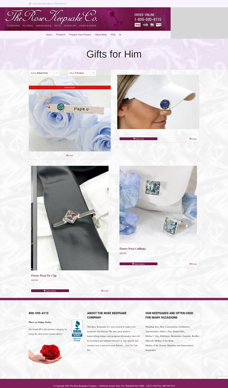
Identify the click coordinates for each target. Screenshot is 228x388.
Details (71, 155)
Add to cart (140, 139)
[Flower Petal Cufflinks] (158, 204)
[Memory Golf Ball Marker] (158, 102)
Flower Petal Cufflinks (133, 249)
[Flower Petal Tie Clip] (70, 218)
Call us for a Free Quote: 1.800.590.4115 (50, 3)
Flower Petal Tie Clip (43, 275)
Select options (51, 290)
